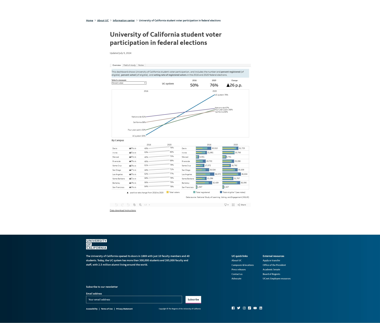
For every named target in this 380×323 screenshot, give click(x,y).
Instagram (244, 308)
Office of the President (274, 265)
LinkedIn (260, 308)
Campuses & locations (243, 265)
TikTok (249, 308)
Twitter (238, 308)
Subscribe (193, 299)
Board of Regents (271, 274)
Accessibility (92, 309)
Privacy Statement (124, 309)
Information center (124, 20)
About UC (103, 20)
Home (89, 20)
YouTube (255, 308)
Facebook (233, 308)
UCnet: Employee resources (277, 278)
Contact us (237, 274)
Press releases (239, 269)
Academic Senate (271, 269)
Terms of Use (107, 309)
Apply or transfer (271, 260)
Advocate (236, 278)
